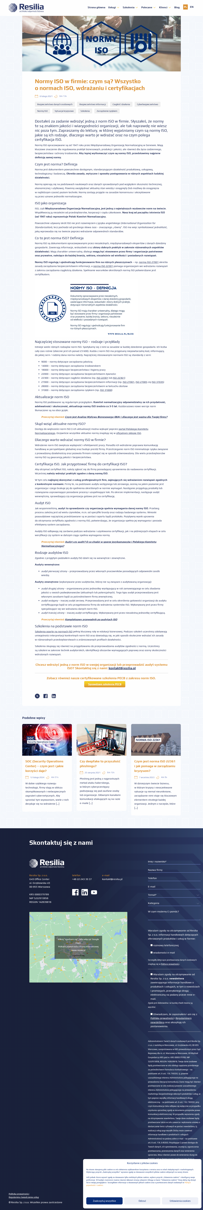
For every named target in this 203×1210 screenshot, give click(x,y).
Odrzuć (142, 1201)
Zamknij (101, 639)
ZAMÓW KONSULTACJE (101, 629)
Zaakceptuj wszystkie (104, 1201)
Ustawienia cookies (180, 1201)
